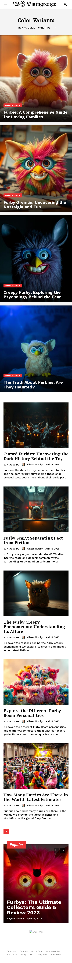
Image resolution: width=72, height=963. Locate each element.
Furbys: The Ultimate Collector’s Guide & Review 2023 (34, 907)
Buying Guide (26, 27)
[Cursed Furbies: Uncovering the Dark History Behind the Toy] (36, 425)
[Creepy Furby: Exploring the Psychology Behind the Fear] (36, 258)
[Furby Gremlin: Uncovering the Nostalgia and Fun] (36, 168)
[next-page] (21, 831)
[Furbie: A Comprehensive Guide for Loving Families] (36, 78)
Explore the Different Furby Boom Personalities (32, 713)
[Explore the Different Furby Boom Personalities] (36, 682)
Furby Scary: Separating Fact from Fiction (33, 540)
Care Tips (44, 27)
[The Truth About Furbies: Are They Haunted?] (36, 348)
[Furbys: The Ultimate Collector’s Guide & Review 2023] (36, 883)
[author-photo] (24, 464)
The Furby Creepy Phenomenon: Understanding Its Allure (34, 626)
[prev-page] (56, 850)
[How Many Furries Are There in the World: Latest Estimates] (36, 766)
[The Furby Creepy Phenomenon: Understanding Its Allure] (36, 593)
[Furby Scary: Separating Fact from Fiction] (36, 509)
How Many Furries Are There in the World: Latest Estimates (35, 797)
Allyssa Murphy (35, 464)
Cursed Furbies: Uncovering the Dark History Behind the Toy (36, 456)
